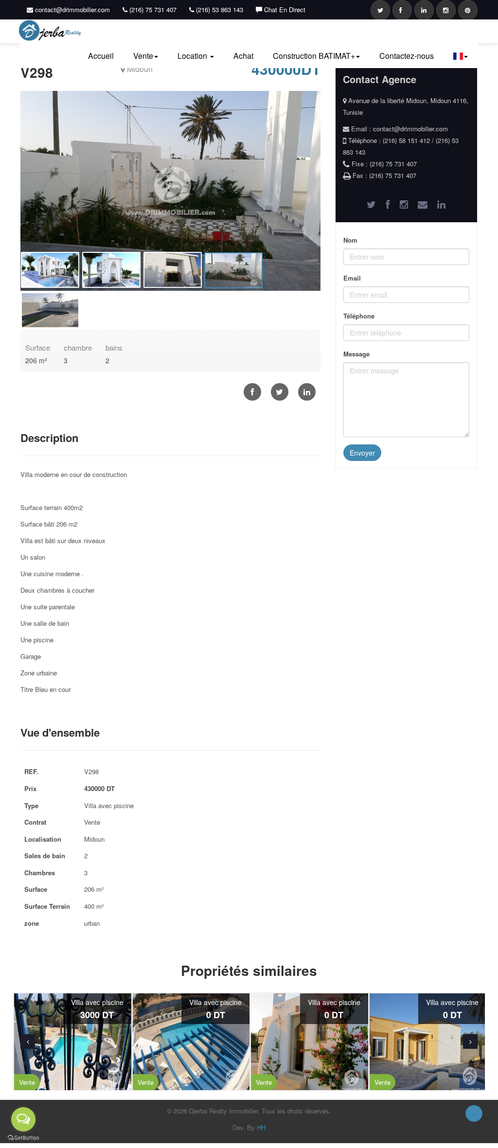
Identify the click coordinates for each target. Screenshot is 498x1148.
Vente (143, 55)
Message (356, 353)
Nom (350, 240)
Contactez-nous (406, 55)
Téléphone (358, 315)
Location (193, 55)
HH (261, 1127)
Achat (243, 55)
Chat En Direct (283, 9)
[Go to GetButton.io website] (23, 1138)
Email (352, 278)
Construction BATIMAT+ (314, 55)
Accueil (101, 55)
